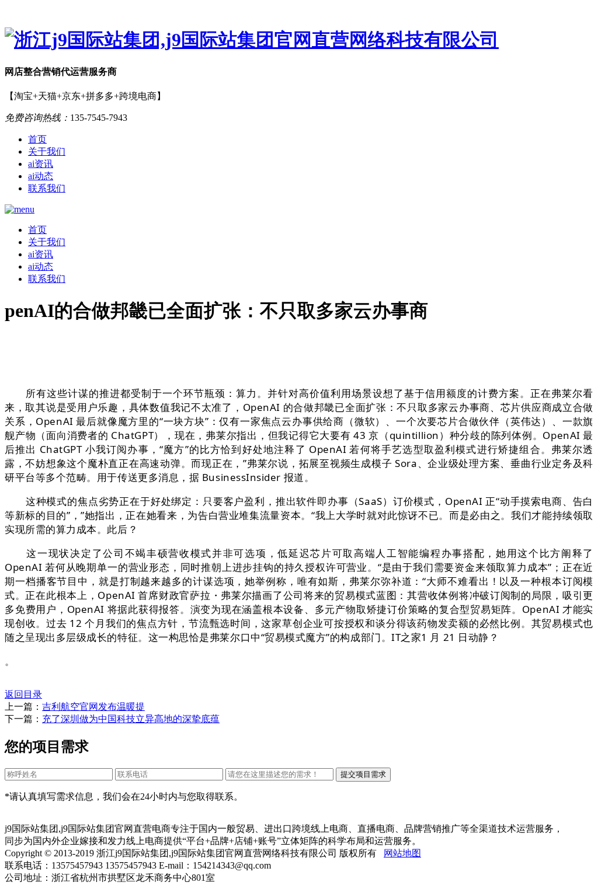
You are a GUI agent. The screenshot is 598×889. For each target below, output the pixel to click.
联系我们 (46, 188)
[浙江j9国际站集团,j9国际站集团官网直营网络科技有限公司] (299, 40)
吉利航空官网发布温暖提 (93, 707)
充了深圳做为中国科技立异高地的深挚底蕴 (131, 719)
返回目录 (23, 694)
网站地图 (402, 853)
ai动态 (40, 176)
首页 (37, 139)
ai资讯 (40, 164)
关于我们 (46, 151)
